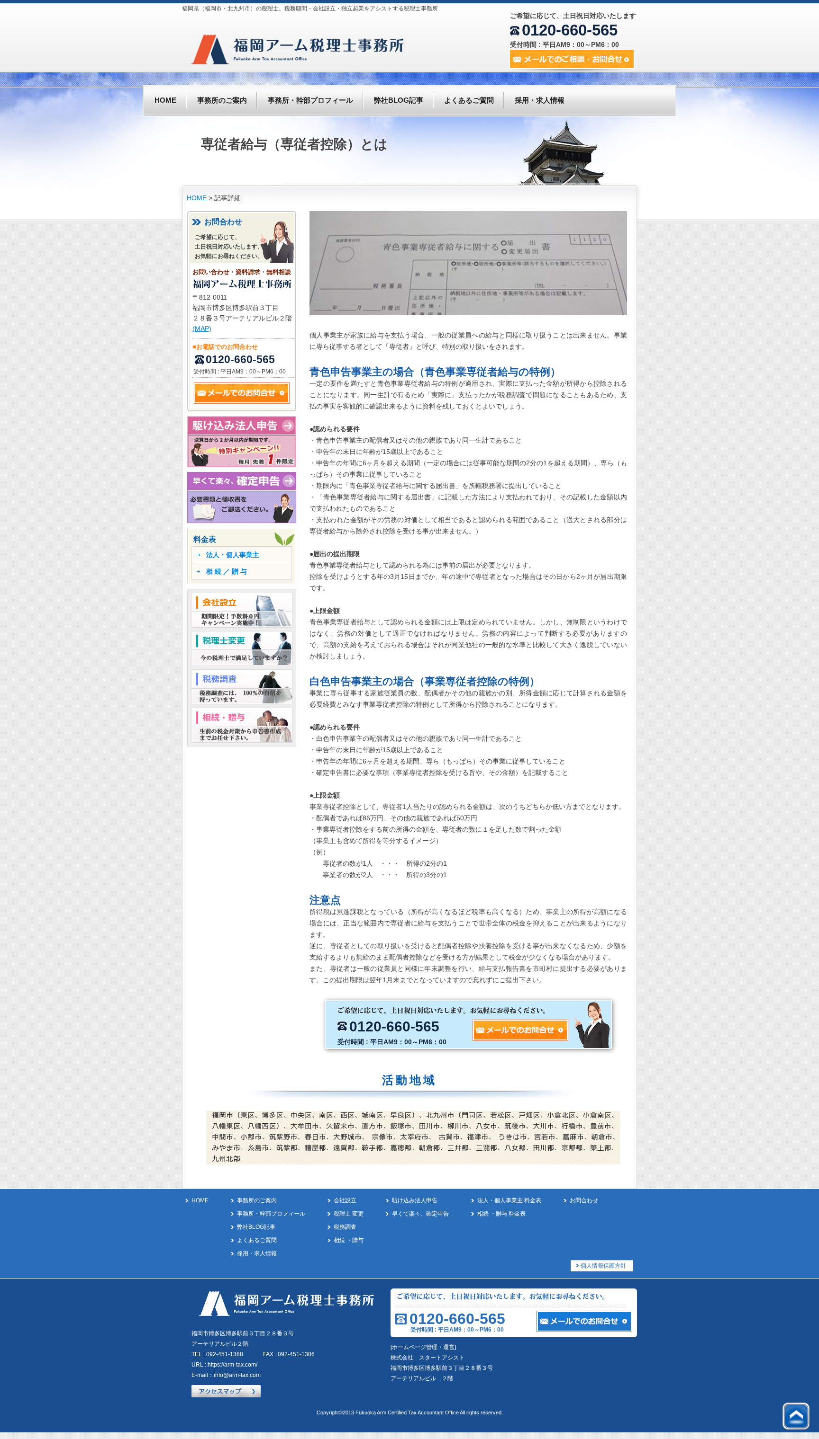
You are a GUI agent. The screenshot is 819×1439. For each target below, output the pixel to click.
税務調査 (345, 1227)
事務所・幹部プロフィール (310, 100)
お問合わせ (584, 1200)
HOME (165, 100)
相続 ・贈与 (349, 1240)
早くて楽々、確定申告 (420, 1213)
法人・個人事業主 (232, 555)
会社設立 (345, 1200)
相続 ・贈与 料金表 (501, 1213)
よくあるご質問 (469, 100)
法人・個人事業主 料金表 (509, 1200)
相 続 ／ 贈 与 (226, 571)
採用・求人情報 (539, 100)
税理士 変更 (349, 1213)
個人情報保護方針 (603, 1265)
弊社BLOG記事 (398, 100)
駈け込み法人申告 (414, 1200)
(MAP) (201, 328)
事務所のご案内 (222, 100)
